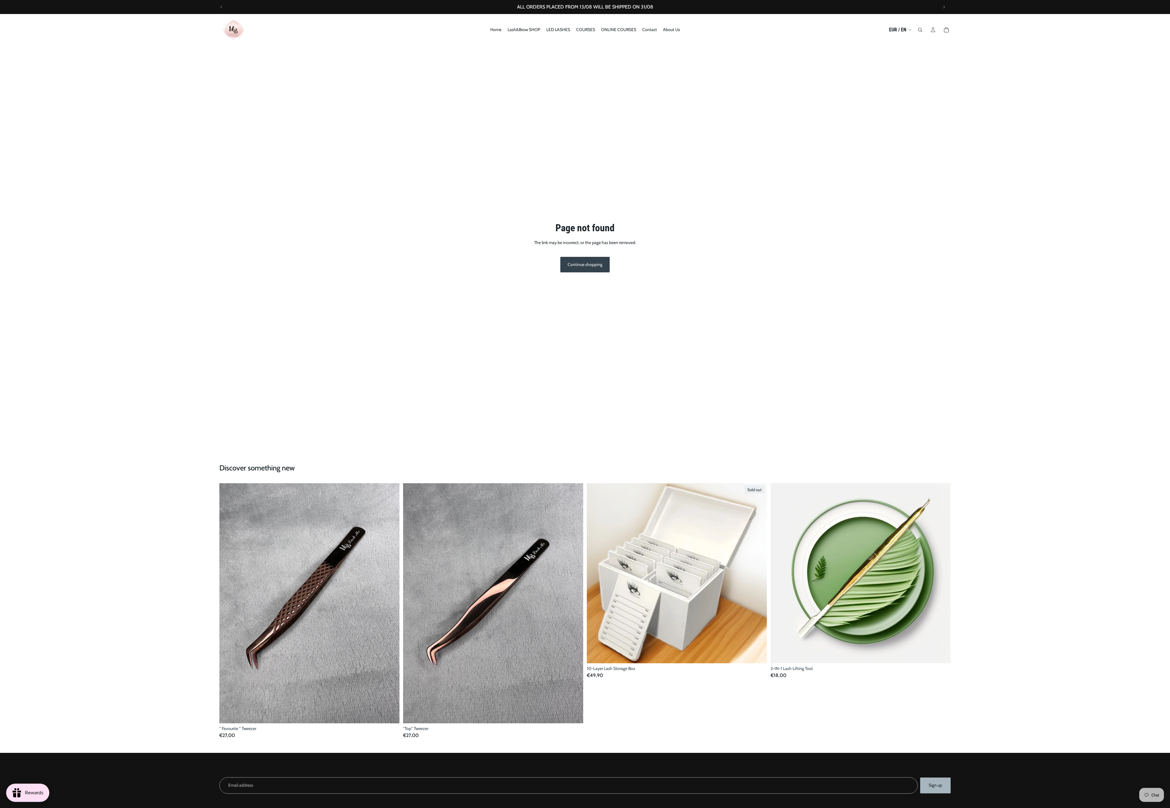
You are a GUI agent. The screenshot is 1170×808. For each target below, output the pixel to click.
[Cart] (946, 30)
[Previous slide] (221, 7)
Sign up (935, 785)
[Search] (920, 30)
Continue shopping (585, 264)
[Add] (941, 653)
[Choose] (390, 713)
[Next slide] (944, 7)
